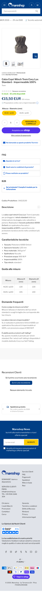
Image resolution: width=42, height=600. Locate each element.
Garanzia (25, 503)
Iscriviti (31, 442)
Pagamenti (26, 477)
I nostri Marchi (7, 506)
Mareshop (15, 583)
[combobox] (21, 11)
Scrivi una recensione (21, 383)
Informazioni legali (29, 517)
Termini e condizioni (29, 506)
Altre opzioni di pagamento (21, 135)
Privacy (25, 514)
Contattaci (6, 512)
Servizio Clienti (27, 472)
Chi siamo (5, 503)
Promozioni (6, 509)
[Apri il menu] (4, 5)
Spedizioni (26, 480)
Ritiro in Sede (27, 483)
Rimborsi (25, 512)
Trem (4, 85)
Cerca (4, 514)
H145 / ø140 (24, 113)
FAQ (23, 474)
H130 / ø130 (9, 113)
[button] (7, 91)
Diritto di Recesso (28, 509)
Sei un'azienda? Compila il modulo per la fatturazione (21, 188)
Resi (23, 486)
